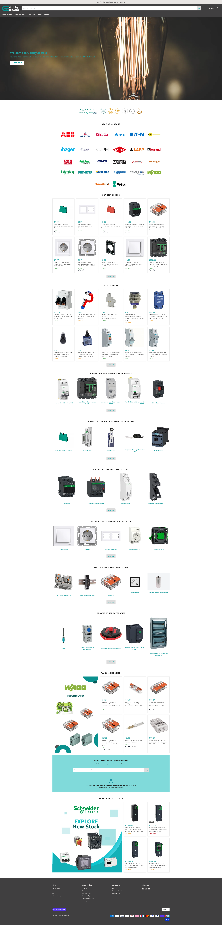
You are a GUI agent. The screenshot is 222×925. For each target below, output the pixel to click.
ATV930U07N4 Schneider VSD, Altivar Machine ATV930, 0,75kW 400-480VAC (158, 865)
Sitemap (84, 901)
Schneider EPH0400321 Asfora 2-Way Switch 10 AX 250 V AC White (133, 264)
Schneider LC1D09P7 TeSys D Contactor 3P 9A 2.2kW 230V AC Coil (134, 226)
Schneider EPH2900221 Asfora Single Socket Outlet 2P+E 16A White (62, 264)
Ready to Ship (7, 14)
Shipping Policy (86, 893)
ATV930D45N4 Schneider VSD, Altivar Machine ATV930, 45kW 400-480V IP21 (134, 865)
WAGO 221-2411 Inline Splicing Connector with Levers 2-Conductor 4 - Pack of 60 (134, 703)
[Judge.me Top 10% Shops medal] (139, 111)
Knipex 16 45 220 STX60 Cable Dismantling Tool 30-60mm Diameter (87, 316)
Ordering (84, 888)
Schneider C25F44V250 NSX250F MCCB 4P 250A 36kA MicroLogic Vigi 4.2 (158, 264)
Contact (32, 14)
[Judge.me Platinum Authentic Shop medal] (103, 111)
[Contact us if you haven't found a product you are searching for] (111, 784)
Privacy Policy (116, 893)
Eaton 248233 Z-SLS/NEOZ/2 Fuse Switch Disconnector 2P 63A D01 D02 (63, 316)
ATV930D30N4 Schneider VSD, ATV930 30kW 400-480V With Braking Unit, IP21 (158, 829)
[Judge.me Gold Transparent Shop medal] (110, 111)
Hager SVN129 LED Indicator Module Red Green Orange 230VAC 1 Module (110, 354)
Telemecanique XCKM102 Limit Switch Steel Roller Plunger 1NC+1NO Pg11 (86, 354)
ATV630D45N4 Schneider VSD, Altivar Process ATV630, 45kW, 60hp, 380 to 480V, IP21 (134, 829)
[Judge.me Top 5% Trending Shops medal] (132, 111)
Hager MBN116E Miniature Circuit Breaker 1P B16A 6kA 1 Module (158, 354)
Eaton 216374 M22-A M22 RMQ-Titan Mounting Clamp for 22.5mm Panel (110, 264)
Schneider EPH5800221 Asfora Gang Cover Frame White (86, 226)
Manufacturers (20, 14)
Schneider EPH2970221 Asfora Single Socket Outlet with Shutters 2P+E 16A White (87, 264)
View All (111, 276)
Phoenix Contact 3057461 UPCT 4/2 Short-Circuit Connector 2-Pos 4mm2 (109, 316)
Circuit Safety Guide (87, 898)
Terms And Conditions (118, 891)
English (165, 909)
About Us (114, 888)
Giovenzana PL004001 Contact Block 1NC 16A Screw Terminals (110, 226)
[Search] (199, 8)
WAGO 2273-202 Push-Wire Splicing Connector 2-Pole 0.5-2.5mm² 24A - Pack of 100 (158, 742)
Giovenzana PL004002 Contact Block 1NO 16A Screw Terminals (63, 226)
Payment (84, 891)
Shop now (17, 63)
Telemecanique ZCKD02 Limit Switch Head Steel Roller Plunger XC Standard (63, 354)
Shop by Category (44, 14)
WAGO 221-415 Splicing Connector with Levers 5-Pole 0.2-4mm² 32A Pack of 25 (158, 703)
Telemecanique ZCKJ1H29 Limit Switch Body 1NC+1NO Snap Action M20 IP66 (158, 316)
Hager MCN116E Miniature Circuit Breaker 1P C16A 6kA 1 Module (134, 354)
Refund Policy (86, 896)
